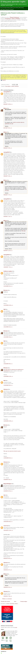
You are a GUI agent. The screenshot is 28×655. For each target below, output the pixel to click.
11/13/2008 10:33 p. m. (8, 305)
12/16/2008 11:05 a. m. (8, 376)
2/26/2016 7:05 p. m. (8, 596)
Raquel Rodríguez (8, 483)
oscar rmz (6, 525)
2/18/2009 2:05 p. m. (8, 479)
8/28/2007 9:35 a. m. (8, 148)
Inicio (1, 7)
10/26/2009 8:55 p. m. (8, 521)
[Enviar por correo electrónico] (12, 84)
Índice (12, 7)
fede (5, 495)
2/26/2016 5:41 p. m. (8, 587)
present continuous (15, 86)
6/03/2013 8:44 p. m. (8, 558)
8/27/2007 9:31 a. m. (8, 128)
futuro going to (8, 86)
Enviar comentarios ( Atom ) (12, 603)
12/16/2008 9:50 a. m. (8, 363)
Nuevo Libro (7, 641)
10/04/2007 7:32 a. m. (8, 267)
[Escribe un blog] (14, 84)
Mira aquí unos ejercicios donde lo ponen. (12, 451)
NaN (5, 309)
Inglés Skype (2, 9)
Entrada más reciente (5, 601)
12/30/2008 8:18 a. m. (8, 457)
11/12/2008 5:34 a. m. (8, 286)
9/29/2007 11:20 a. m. (8, 250)
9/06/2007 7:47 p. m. (8, 194)
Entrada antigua (23, 601)
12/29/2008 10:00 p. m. (8, 420)
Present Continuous (14, 17)
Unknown (6, 389)
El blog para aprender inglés (13, 2)
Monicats (6, 290)
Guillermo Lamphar (8, 271)
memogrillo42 (7, 91)
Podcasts (7, 9)
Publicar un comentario (7, 598)
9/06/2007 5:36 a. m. (8, 176)
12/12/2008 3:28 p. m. (8, 337)
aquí (16, 627)
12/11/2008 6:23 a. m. (8, 326)
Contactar (11, 9)
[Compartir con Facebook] (17, 84)
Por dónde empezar (6, 7)
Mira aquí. (24, 230)
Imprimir (4, 80)
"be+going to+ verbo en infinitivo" (12, 18)
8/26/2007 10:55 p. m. (8, 104)
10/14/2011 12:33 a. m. (8, 530)
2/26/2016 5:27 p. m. (8, 569)
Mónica (5, 108)
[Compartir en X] (15, 84)
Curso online (16, 7)
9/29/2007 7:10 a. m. (8, 216)
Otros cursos (21, 7)
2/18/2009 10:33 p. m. (8, 490)
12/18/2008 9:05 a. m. (8, 385)
